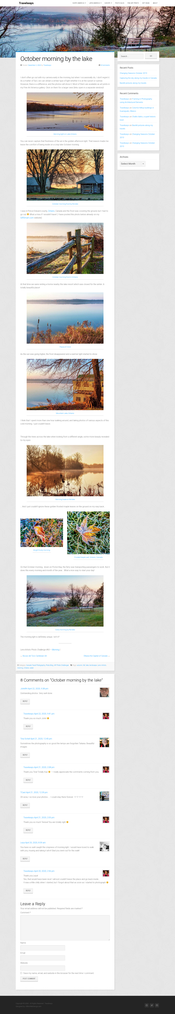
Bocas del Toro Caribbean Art (35, 656)
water (32, 668)
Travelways (26, 3)
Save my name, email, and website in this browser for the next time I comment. (58, 973)
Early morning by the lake (65, 630)
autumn (79, 665)
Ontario (51, 211)
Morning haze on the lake (65, 499)
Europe (107, 3)
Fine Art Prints (133, 3)
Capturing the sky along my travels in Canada (138, 78)
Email (22, 953)
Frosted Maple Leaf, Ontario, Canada (88, 557)
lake (87, 665)
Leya (22, 842)
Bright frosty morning (41, 550)
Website (24, 963)
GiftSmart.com (27, 218)
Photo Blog (119, 3)
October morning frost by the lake (65, 204)
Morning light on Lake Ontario (65, 134)
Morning (55, 649)
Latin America (94, 3)
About (155, 3)
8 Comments (105, 65)
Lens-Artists (101, 665)
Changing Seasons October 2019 (133, 73)
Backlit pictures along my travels (133, 83)
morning (20, 668)
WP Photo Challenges (61, 665)
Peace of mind (65, 347)
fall (84, 665)
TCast (23, 792)
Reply (25, 701)
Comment (25, 912)
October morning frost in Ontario (65, 277)
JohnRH (23, 688)
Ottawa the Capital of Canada (95, 656)
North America (78, 3)
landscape (93, 665)
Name (23, 943)
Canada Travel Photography (35, 665)
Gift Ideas (146, 3)
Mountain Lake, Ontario (65, 413)
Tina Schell (25, 739)
